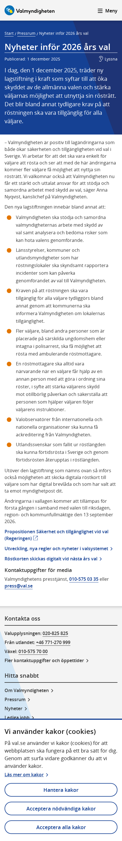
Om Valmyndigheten (27, 690)
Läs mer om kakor (24, 774)
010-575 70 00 (33, 651)
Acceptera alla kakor (61, 827)
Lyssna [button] (111, 59)
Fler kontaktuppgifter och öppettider (44, 660)
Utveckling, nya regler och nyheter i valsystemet (56, 548)
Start (9, 33)
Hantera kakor (61, 789)
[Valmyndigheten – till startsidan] (29, 10)
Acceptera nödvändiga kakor (61, 808)
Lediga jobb (17, 717)
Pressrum (26, 33)
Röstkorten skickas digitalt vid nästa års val (51, 559)
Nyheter (13, 708)
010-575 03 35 (83, 579)
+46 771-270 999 (53, 642)
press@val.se (19, 586)
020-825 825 (55, 633)
